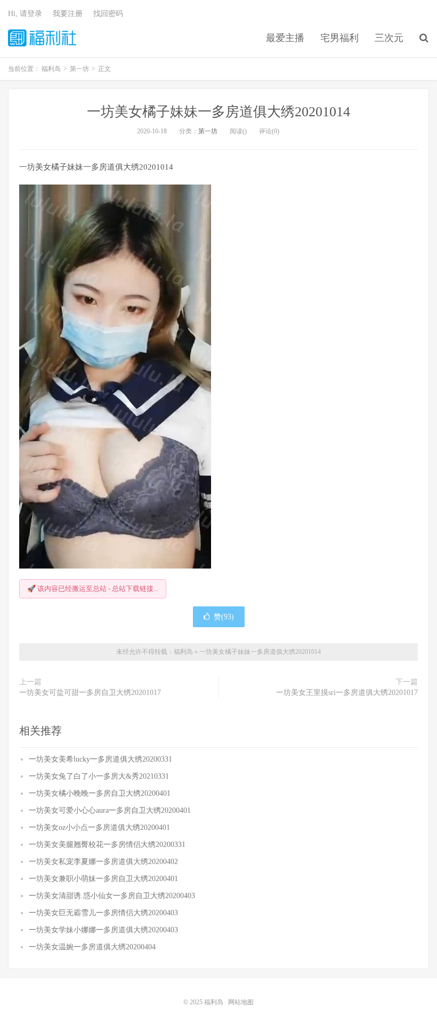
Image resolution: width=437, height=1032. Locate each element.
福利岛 (42, 37)
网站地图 (241, 1002)
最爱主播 (285, 38)
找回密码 (108, 14)
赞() (224, 617)
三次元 (389, 38)
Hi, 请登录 (25, 14)
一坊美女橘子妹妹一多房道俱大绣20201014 (218, 111)
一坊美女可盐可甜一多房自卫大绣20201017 (90, 693)
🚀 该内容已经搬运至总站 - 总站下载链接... (92, 589)
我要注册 (68, 14)
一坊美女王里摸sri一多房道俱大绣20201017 (347, 693)
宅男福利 (339, 38)
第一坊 (207, 131)
